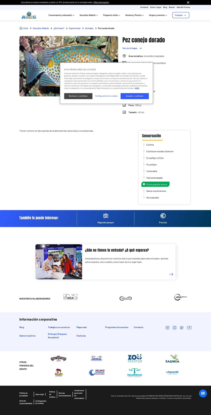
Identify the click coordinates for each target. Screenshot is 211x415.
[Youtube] (189, 327)
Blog (165, 7)
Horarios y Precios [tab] (133, 15)
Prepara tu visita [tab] (110, 15)
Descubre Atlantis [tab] (88, 15)
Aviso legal (39, 394)
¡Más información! (101, 2)
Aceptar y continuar (135, 96)
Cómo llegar (155, 7)
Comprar (179, 15)
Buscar (172, 7)
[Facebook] (174, 327)
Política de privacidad (23, 394)
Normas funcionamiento (65, 394)
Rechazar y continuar (78, 96)
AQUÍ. (137, 88)
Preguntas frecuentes (116, 327)
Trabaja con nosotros (59, 327)
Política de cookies (52, 394)
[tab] (181, 15)
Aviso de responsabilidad (25, 402)
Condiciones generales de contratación (79, 394)
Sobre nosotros (27, 335)
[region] (106, 83)
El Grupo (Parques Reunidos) (57, 336)
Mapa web (82, 327)
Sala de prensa (183, 7)
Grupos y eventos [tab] (157, 15)
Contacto (144, 7)
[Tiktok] (181, 327)
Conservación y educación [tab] (60, 15)
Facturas (81, 335)
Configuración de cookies (40, 402)
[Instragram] (167, 327)
